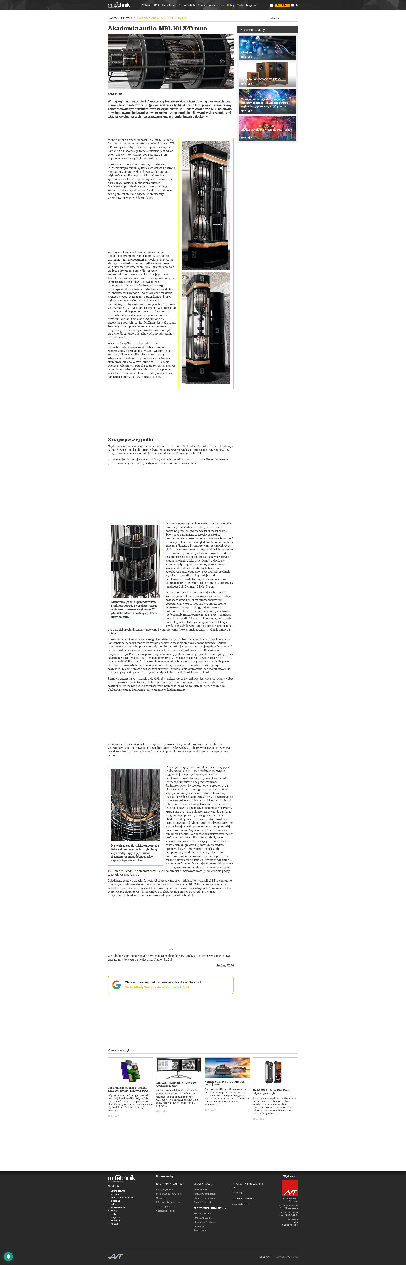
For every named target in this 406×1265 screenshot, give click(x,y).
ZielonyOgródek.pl (165, 1206)
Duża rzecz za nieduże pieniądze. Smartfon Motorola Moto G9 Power (129, 1089)
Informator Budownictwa (168, 1202)
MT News (146, 5)
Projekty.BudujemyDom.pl (169, 1194)
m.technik (115, 1201)
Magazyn (251, 5)
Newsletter (282, 5)
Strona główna (118, 1191)
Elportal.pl (199, 1226)
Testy (240, 5)
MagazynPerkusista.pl (205, 1198)
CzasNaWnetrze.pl (165, 1210)
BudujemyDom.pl (164, 1189)
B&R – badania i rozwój (167, 5)
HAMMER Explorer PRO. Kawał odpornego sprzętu (271, 1092)
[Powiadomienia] (8, 1256)
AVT (290, 1256)
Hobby (230, 5)
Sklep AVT (265, 1256)
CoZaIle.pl (161, 1198)
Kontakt (114, 1224)
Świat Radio (200, 1230)
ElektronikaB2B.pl (202, 1213)
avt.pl (295, 1222)
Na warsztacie (216, 5)
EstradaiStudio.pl (202, 1202)
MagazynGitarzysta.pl (205, 1194)
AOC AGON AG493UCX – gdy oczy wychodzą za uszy (176, 1084)
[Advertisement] (170, 128)
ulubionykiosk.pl (290, 1224)
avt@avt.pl (293, 1219)
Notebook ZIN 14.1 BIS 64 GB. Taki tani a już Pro (225, 1083)
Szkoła (202, 5)
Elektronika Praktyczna (205, 1222)
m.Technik (189, 5)
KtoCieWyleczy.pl (240, 1204)
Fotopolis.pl (237, 1192)
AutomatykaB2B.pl (203, 1217)
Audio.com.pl (200, 1189)
